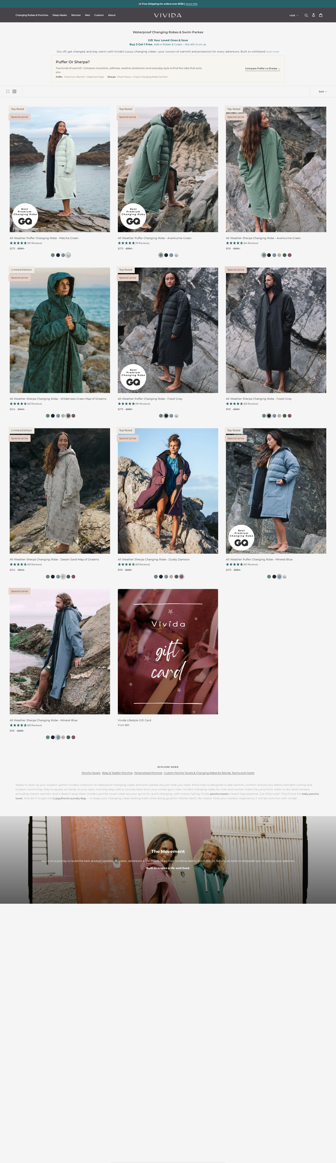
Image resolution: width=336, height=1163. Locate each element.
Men (87, 15)
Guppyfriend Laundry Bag (69, 798)
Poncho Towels (91, 772)
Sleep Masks (59, 15)
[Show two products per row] (8, 91)
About (112, 15)
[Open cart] (320, 15)
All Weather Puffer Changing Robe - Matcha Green (44, 238)
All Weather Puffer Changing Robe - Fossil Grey (150, 399)
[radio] (52, 255)
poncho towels (219, 793)
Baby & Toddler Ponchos (117, 772)
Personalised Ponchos (148, 772)
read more (272, 51)
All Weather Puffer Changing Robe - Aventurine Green (154, 238)
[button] (60, 243)
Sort (322, 91)
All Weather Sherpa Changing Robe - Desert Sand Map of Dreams (54, 559)
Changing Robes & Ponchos (32, 15)
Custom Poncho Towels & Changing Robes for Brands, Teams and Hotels (209, 772)
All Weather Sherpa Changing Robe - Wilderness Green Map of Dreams (58, 399)
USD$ (292, 15)
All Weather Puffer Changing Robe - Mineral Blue (259, 559)
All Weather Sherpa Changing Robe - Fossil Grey (259, 399)
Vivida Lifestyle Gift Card (134, 720)
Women (76, 15)
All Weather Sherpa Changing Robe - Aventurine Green (263, 238)
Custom (99, 15)
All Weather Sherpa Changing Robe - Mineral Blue (43, 720)
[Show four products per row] (14, 91)
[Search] (306, 15)
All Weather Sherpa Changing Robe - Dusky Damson (154, 559)
